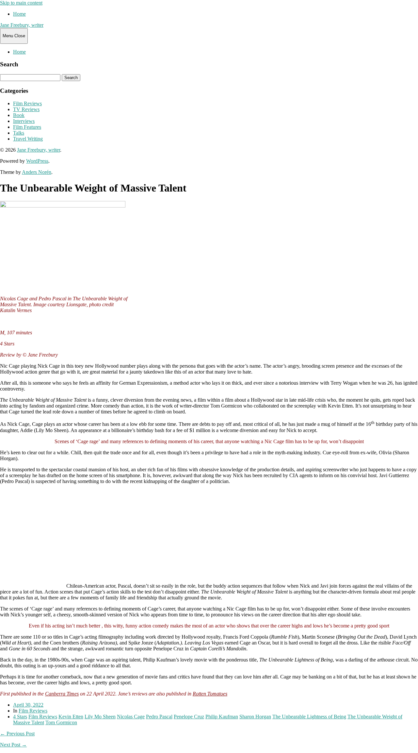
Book (18, 115)
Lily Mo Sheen (100, 716)
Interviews (24, 121)
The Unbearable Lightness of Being (309, 716)
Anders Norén (36, 172)
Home (19, 14)
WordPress (37, 161)
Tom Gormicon (61, 722)
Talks (18, 133)
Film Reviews (27, 103)
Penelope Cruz (189, 716)
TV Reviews (26, 109)
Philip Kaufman (221, 716)
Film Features (27, 127)
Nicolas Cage (131, 716)
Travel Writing (28, 139)
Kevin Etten (70, 716)
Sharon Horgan (255, 716)
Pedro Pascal (159, 716)
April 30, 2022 (28, 705)
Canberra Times (62, 693)
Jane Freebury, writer (21, 25)
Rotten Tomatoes (210, 693)
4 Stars (20, 716)
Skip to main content (21, 3)
